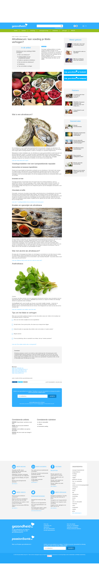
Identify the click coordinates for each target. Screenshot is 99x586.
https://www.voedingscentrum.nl (19, 369)
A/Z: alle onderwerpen (49, 528)
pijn (73, 492)
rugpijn (74, 477)
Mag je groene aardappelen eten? (78, 156)
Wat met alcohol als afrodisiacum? (26, 62)
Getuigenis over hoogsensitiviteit (59, 500)
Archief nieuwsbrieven (49, 530)
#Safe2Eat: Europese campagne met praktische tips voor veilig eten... (78, 103)
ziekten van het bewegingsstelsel (80, 485)
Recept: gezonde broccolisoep (77, 163)
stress (73, 490)
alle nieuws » (15, 483)
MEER (73, 30)
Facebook (75, 26)
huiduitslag (75, 496)
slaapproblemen (76, 472)
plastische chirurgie (77, 479)
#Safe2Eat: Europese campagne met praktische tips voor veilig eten (20, 475)
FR (86, 26)
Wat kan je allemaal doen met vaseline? (78, 59)
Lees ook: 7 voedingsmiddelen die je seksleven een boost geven (28, 202)
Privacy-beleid (40, 403)
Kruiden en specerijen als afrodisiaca (26, 60)
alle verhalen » (54, 508)
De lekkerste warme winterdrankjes (78, 148)
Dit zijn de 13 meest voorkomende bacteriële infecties (39, 474)
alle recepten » (54, 486)
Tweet (20, 382)
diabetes (55, 30)
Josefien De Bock (19, 378)
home (15, 30)
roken (73, 505)
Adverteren (46, 527)
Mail (26, 382)
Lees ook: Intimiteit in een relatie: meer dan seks (24, 309)
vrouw (73, 483)
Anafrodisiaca (21, 64)
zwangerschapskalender (78, 470)
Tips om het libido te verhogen (25, 66)
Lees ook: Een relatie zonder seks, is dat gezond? (24, 344)
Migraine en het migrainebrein (38, 502)
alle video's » (14, 508)
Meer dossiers (41, 466)
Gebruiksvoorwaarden (72, 527)
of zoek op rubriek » (59, 28)
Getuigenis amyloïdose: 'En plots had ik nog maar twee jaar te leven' (59, 497)
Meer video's (21, 492)
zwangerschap (43, 30)
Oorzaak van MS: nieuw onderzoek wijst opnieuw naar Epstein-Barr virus (19, 471)
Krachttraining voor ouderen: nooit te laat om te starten (20, 502)
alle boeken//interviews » (36, 510)
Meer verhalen (60, 492)
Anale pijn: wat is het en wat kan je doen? (79, 44)
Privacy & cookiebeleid (72, 525)
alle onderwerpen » (77, 513)
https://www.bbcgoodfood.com (19, 371)
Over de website (71, 524)
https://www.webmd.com (18, 373)
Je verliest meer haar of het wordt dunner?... (78, 96)
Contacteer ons (47, 525)
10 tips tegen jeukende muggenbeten (36, 480)
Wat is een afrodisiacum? (24, 54)
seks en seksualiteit (43, 422)
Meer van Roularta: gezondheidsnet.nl (21, 544)
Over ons (46, 524)
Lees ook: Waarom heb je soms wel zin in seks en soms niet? (27, 260)
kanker (24, 30)
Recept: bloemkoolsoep (77, 126)
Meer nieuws (21, 466)
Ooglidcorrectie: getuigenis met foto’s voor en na (58, 505)
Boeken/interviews (38, 496)
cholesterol (75, 486)
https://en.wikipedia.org (17, 368)
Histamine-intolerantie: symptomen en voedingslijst (79, 134)
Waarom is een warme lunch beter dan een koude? (79, 171)
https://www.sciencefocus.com (19, 370)
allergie (64, 30)
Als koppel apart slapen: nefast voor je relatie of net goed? (38, 508)
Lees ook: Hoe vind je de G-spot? (20, 160)
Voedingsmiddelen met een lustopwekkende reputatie (24, 57)
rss (77, 26)
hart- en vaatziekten (77, 481)
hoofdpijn (74, 473)
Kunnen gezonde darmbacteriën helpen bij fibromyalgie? (79, 141)
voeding (32, 30)
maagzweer (75, 507)
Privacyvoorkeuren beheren (74, 528)
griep (73, 511)
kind (73, 500)
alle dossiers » (34, 482)
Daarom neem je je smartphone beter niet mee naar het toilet (20, 499)
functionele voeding (43, 426)
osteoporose (75, 494)
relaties (40, 424)
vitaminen (74, 503)
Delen (15, 382)
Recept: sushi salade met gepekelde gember (57, 481)
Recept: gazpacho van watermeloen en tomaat (56, 474)
